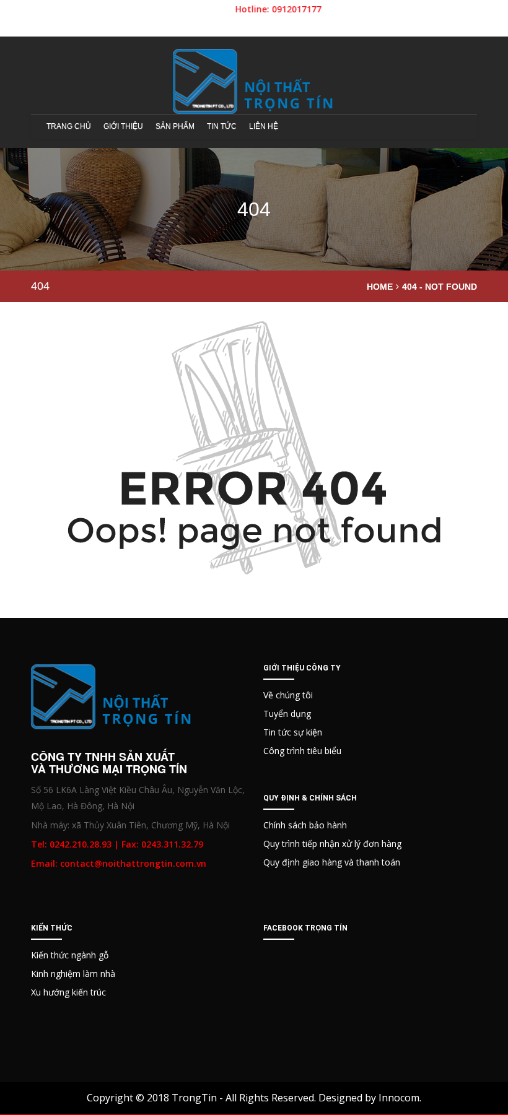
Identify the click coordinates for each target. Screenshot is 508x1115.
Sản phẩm (175, 126)
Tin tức (222, 126)
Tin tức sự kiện (292, 732)
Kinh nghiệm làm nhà (73, 973)
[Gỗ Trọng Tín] (254, 81)
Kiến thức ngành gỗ (69, 955)
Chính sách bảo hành (305, 825)
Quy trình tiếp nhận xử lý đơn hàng (332, 843)
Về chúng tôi (288, 695)
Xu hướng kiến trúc (68, 992)
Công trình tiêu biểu (302, 751)
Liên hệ (263, 126)
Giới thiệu (123, 126)
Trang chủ (68, 126)
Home (380, 287)
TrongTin (194, 1097)
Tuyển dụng (287, 713)
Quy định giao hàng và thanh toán (331, 862)
